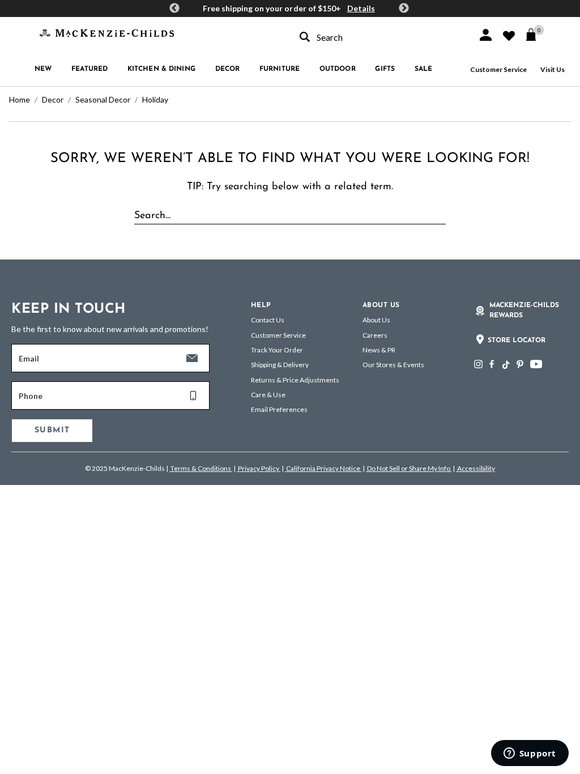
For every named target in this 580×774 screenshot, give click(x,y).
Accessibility (475, 468)
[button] (486, 35)
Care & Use (268, 394)
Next (404, 8)
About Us (376, 320)
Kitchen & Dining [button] (161, 69)
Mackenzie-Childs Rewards (524, 310)
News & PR (378, 350)
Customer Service (498, 69)
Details (361, 8)
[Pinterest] (520, 364)
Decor (52, 99)
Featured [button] (89, 69)
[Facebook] (491, 364)
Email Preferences (279, 409)
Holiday (155, 99)
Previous (174, 8)
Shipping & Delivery (280, 364)
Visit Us (552, 69)
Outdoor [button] (337, 69)
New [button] (43, 69)
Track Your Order (277, 350)
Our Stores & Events (393, 364)
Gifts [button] (385, 69)
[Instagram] (478, 364)
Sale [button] (423, 69)
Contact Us (267, 320)
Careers (374, 335)
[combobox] (378, 37)
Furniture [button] (279, 69)
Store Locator (516, 340)
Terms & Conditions (200, 468)
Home (19, 99)
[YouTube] (536, 364)
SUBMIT (52, 430)
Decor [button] (227, 69)
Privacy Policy (258, 468)
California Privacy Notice (323, 468)
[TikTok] (505, 365)
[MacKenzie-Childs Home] (107, 32)
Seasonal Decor (102, 99)
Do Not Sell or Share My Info (408, 468)
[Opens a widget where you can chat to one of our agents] (530, 754)
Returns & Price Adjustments (295, 380)
